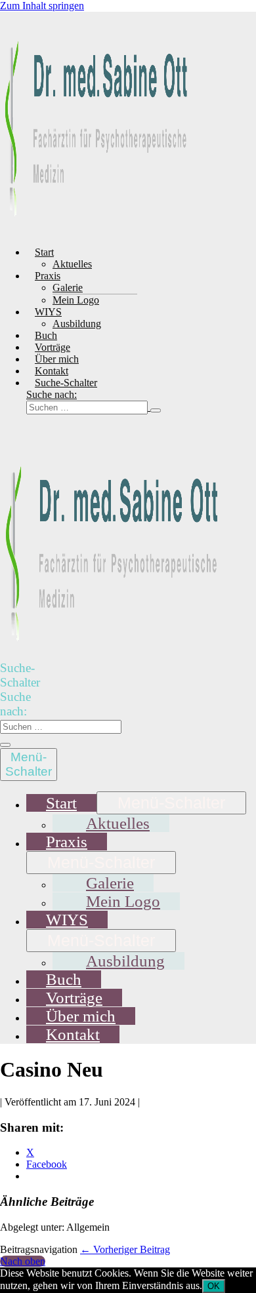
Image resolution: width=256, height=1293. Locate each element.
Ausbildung (77, 323)
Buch (46, 335)
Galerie (68, 287)
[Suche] (155, 410)
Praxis (47, 275)
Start (44, 252)
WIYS (48, 311)
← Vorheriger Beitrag (125, 1249)
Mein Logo (76, 300)
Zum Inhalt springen (42, 5)
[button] (104, 401)
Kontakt (51, 370)
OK (213, 1286)
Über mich (57, 359)
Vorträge (52, 347)
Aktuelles (72, 263)
